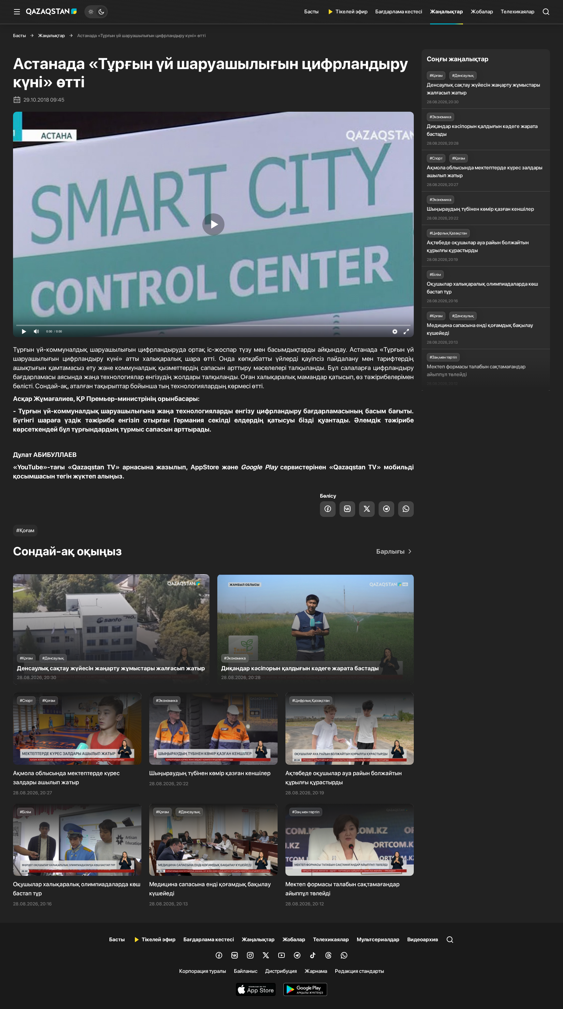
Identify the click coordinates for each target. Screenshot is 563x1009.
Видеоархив (422, 939)
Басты (311, 11)
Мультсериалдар (378, 939)
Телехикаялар (517, 11)
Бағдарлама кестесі (398, 11)
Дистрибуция (281, 971)
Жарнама (316, 971)
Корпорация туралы (202, 971)
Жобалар (482, 11)
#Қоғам (25, 530)
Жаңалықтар (446, 11)
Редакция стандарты (359, 971)
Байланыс (245, 971)
